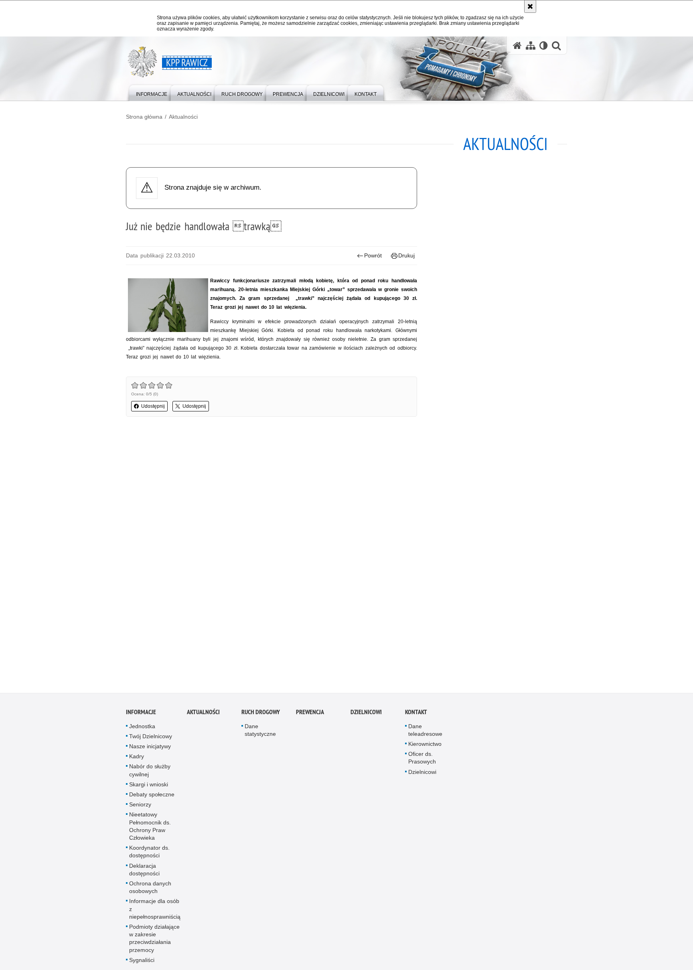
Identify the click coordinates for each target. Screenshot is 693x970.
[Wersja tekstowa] (543, 46)
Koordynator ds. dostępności (149, 854)
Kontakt (416, 714)
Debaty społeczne (151, 797)
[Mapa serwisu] (530, 46)
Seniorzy (140, 807)
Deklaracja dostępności (144, 872)
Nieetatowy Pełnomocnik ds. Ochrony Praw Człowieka (150, 829)
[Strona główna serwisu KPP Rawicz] (517, 46)
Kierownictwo (425, 746)
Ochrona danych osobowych (150, 890)
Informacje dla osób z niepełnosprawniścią (154, 911)
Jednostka (142, 728)
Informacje (141, 714)
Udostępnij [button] (153, 406)
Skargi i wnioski (148, 787)
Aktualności (183, 116)
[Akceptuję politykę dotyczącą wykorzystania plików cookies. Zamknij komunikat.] (530, 6)
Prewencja (310, 714)
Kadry (136, 759)
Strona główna (144, 116)
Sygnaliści (141, 963)
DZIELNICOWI (366, 714)
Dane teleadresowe (425, 732)
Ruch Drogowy (260, 714)
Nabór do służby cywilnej (149, 773)
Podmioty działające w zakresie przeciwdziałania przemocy (154, 941)
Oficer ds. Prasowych (422, 760)
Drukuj (406, 255)
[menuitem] (151, 92)
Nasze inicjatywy (150, 749)
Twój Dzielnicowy (150, 739)
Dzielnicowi (422, 774)
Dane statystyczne (260, 732)
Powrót (373, 255)
